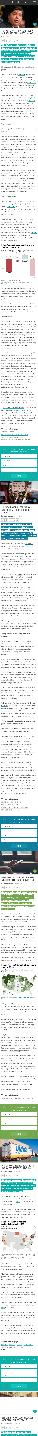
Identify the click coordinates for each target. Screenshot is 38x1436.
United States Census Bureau (12, 437)
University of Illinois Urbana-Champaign (17, 440)
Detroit (12, 1344)
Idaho (11, 1098)
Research (4, 605)
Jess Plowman (7, 1424)
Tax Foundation (28, 1098)
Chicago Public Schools (10, 804)
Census (4, 432)
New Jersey (28, 1344)
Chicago (20, 802)
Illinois (11, 432)
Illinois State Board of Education (14, 807)
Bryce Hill (6, 37)
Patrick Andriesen (8, 883)
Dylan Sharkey (7, 1172)
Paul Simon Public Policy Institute (14, 434)
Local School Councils (10, 810)
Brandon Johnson (8, 802)
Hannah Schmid (8, 516)
